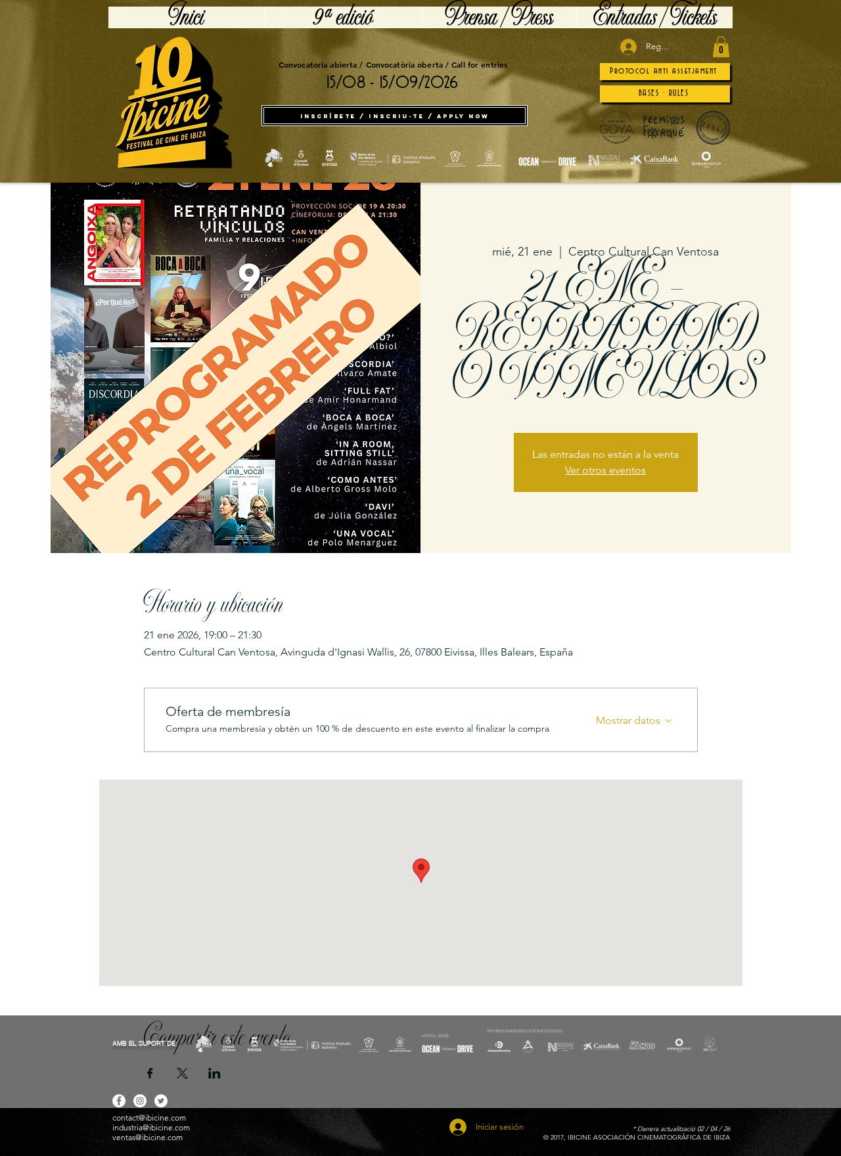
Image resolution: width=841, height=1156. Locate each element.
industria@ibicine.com (151, 1127)
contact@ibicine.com (149, 1118)
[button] (721, 46)
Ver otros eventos (605, 470)
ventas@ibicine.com (147, 1137)
